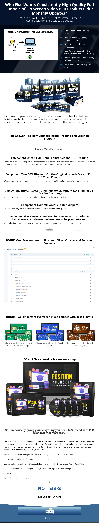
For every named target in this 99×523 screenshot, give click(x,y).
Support (49, 518)
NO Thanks (49, 488)
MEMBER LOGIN (49, 497)
